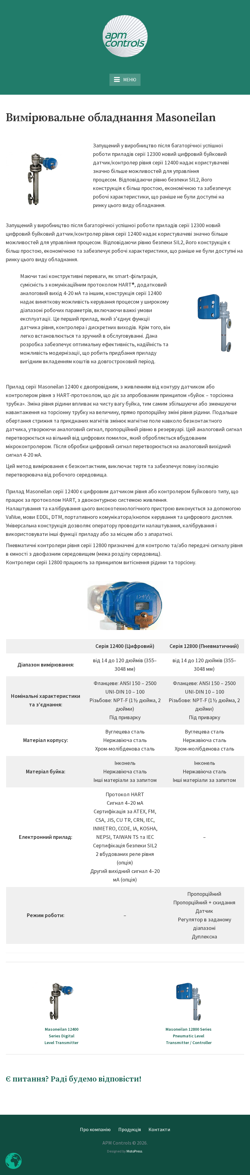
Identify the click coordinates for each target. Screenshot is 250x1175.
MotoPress (134, 1151)
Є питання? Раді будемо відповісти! (73, 1079)
